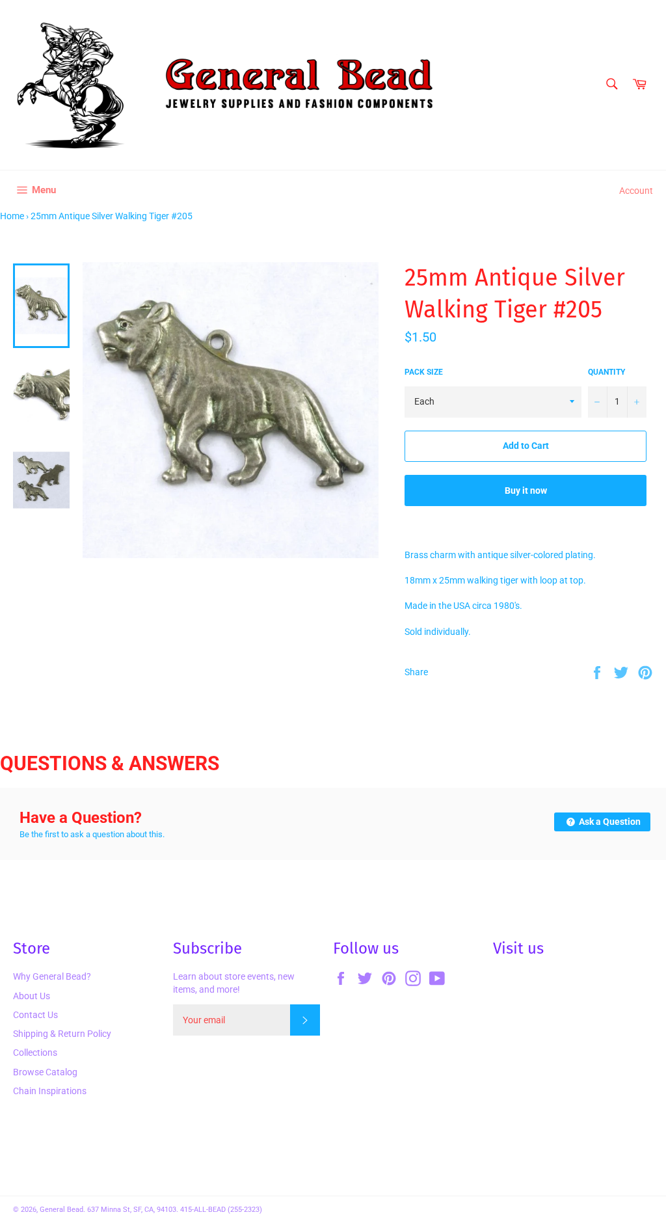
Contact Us (35, 1015)
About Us (31, 996)
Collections (35, 1052)
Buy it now (526, 490)
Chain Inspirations (50, 1091)
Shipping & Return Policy (62, 1033)
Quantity (606, 372)
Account (636, 190)
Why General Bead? (52, 976)
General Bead (61, 1209)
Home (12, 216)
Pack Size (424, 372)
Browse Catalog (45, 1072)
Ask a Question (609, 821)
